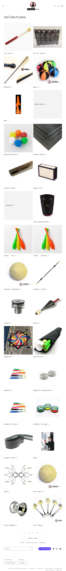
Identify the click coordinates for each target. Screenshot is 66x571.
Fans (6, 491)
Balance (7, 87)
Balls (35, 87)
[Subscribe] (31, 549)
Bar (5, 121)
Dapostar (8, 357)
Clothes (9, 205)
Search (22, 542)
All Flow (8, 53)
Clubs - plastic (40, 255)
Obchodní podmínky (32, 542)
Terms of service (49, 568)
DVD (34, 458)
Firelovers (15, 568)
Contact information (50, 570)
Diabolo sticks (10, 424)
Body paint (39, 104)
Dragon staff (9, 458)
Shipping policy (58, 568)
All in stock (39, 53)
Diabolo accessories (42, 390)
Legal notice (59, 570)
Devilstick (38, 357)
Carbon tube (9, 188)
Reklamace (42, 542)
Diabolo (7, 390)
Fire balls (38, 491)
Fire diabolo (9, 525)
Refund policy (32, 568)
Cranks (7, 323)
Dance (35, 323)
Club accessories (40, 222)
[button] (3, 6)
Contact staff (39, 289)
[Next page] (41, 532)
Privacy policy (40, 568)
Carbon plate (39, 154)
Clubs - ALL (9, 255)
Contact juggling (11, 289)
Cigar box (37, 188)
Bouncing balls (10, 154)
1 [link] (24, 532)
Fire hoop (37, 525)
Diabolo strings (40, 424)
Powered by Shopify (22, 568)
